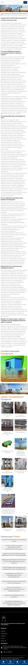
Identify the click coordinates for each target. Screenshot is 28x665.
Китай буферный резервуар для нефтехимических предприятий (14, 568)
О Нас (17, 662)
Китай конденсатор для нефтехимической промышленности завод (14, 547)
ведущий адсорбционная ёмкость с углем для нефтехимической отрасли (14, 561)
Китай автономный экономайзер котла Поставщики (14, 582)
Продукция (10, 662)
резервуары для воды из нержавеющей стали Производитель (14, 575)
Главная (2, 13)
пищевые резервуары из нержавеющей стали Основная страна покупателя (14, 603)
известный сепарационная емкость (14, 596)
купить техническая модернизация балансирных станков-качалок (14, 589)
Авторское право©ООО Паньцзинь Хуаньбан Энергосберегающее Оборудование (12, 658)
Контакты (24, 662)
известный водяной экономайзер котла (14, 540)
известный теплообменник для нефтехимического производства (14, 554)
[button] (24, 368)
